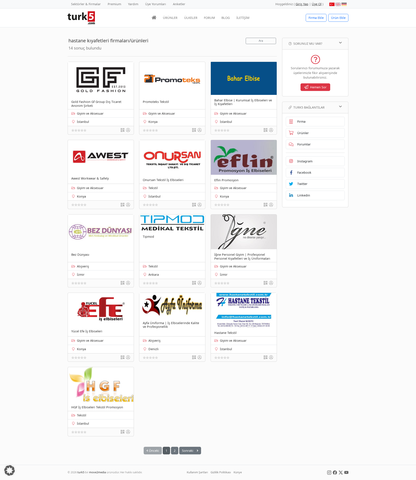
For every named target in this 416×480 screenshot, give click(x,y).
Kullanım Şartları (197, 472)
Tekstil (153, 188)
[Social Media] (329, 472)
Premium (114, 4)
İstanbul (83, 122)
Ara (261, 41)
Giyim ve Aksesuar (90, 113)
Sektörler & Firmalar (86, 4)
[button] (9, 470)
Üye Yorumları (155, 4)
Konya (153, 122)
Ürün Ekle (338, 18)
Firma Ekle (316, 18)
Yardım (133, 4)
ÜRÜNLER (170, 18)
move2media (97, 472)
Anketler (179, 4)
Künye (238, 472)
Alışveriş (83, 266)
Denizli (153, 349)
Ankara (153, 274)
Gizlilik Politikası (221, 472)
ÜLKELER (190, 18)
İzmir (80, 274)
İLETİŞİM (242, 18)
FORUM (209, 18)
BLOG (225, 18)
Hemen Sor (318, 87)
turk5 (80, 472)
